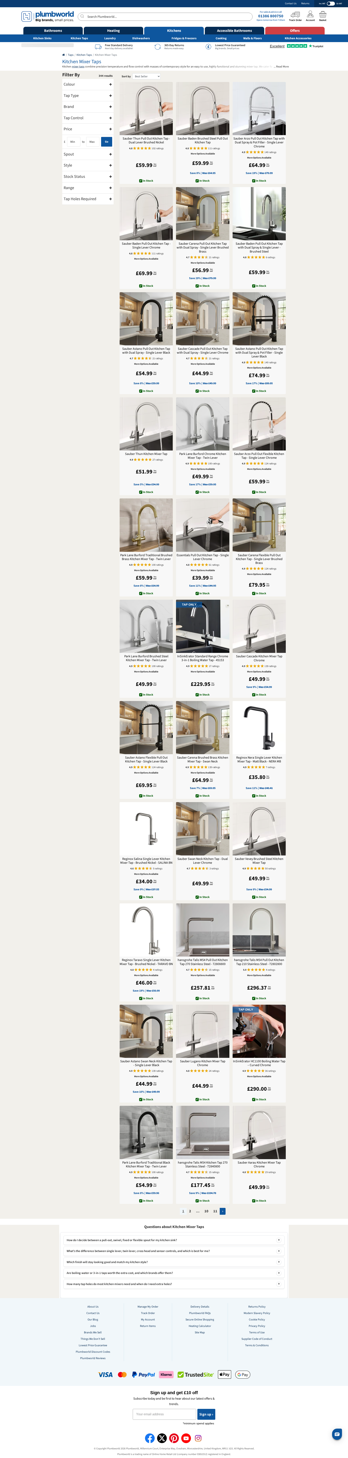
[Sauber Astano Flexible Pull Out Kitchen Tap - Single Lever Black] (146, 727)
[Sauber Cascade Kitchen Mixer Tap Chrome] (259, 626)
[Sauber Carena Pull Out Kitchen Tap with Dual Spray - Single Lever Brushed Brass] (202, 213)
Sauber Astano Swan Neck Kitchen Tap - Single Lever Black (146, 1063)
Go (106, 142)
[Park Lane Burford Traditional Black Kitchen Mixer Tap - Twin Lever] (146, 1132)
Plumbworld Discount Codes (93, 1352)
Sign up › (206, 1414)
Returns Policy (257, 1307)
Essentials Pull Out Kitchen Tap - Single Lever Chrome (203, 557)
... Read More (281, 66)
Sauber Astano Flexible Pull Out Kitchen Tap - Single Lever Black (146, 759)
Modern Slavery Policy (257, 1313)
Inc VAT (322, 3)
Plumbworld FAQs (200, 1313)
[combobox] (165, 17)
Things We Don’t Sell (93, 1339)
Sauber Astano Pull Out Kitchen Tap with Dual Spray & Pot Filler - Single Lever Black (259, 353)
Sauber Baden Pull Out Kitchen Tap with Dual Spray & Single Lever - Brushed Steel (259, 248)
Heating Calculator (200, 1326)
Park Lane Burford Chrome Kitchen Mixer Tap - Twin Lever (202, 456)
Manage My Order (148, 1307)
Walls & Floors (252, 38)
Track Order (148, 1313)
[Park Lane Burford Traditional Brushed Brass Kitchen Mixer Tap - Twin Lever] (146, 525)
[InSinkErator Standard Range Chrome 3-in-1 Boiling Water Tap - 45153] (202, 626)
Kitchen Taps (79, 38)
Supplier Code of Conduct (256, 1339)
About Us (92, 1307)
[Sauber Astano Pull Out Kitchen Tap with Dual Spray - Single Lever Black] (146, 318)
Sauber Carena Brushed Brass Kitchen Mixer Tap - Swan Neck (202, 759)
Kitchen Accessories (298, 38)
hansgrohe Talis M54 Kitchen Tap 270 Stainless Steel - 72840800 (203, 1164)
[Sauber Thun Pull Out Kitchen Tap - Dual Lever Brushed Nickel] (146, 108)
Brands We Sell (93, 1333)
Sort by (126, 77)
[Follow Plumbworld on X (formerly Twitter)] (162, 1438)
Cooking (221, 38)
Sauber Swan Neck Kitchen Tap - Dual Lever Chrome (202, 861)
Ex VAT (339, 3)
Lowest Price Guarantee (93, 1345)
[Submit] (82, 16)
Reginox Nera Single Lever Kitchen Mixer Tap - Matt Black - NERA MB (259, 759)
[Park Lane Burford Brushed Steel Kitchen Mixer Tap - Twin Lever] (146, 626)
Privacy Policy (257, 1326)
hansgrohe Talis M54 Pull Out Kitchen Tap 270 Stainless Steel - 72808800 (203, 962)
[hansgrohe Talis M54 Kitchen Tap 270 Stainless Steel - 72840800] (202, 1132)
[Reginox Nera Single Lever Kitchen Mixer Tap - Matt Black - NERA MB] (259, 727)
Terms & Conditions (257, 1345)
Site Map (200, 1333)
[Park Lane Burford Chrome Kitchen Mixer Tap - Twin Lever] (202, 423)
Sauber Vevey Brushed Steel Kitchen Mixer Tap (259, 861)
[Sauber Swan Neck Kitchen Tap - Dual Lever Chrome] (202, 828)
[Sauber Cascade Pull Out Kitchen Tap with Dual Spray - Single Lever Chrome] (202, 318)
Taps (71, 55)
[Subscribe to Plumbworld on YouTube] (186, 1438)
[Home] (63, 55)
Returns (305, 3)
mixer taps (78, 67)
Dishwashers (141, 38)
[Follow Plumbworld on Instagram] (198, 1438)
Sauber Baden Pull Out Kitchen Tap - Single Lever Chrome (146, 246)
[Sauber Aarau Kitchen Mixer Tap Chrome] (259, 1132)
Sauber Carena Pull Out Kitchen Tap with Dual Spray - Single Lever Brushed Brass (203, 248)
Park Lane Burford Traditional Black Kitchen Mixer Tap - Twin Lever (146, 1164)
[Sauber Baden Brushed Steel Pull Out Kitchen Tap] (202, 108)
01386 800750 (270, 16)
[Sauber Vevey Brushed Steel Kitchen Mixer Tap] (259, 828)
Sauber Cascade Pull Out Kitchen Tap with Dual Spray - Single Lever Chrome (202, 351)
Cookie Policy (257, 1320)
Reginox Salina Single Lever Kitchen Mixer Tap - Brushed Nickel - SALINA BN (146, 861)
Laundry (110, 38)
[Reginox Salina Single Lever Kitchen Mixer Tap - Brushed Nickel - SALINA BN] (146, 828)
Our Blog (93, 1320)
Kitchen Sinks (42, 38)
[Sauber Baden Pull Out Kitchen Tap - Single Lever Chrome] (146, 213)
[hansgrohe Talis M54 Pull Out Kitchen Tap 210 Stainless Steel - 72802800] (259, 930)
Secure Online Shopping (199, 1320)
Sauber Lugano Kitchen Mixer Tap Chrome (202, 1063)
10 (206, 1211)
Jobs (93, 1326)
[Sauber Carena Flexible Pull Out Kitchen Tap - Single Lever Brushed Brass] (259, 525)
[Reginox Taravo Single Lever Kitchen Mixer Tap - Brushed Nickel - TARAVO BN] (146, 930)
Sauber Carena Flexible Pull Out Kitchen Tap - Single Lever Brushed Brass (259, 559)
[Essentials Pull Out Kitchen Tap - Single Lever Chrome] (202, 525)
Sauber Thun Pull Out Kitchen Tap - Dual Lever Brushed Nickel (146, 140)
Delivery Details (200, 1307)
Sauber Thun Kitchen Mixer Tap (146, 454)
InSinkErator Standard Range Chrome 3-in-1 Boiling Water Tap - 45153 (202, 658)
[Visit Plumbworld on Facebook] (150, 1438)
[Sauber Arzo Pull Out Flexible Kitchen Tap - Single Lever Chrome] (259, 423)
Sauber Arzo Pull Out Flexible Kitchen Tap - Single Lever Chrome (259, 456)
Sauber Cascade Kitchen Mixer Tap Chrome (259, 658)
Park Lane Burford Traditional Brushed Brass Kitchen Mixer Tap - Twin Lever (146, 557)
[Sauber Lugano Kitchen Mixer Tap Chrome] (202, 1031)
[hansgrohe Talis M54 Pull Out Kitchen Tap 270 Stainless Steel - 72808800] (202, 930)
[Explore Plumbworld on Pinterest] (174, 1438)
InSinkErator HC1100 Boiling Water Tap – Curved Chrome (259, 1063)
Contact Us (290, 3)
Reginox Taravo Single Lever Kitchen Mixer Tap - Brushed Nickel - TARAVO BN (146, 962)
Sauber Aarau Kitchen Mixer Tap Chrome (259, 1164)
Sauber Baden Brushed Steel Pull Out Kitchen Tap (203, 140)
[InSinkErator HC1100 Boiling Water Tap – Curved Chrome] (259, 1031)
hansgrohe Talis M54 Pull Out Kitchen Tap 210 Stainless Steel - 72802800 (259, 962)
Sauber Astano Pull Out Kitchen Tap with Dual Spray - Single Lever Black (146, 351)
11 (215, 1211)
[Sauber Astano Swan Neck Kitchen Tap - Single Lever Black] (146, 1031)
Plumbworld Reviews (93, 1358)
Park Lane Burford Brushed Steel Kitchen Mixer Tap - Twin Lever (146, 658)
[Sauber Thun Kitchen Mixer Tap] (146, 423)
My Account (148, 1320)
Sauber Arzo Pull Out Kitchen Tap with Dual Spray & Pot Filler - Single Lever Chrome (259, 142)
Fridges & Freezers (184, 38)
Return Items (148, 1326)
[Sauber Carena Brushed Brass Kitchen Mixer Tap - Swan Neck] (202, 727)
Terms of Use (257, 1333)
